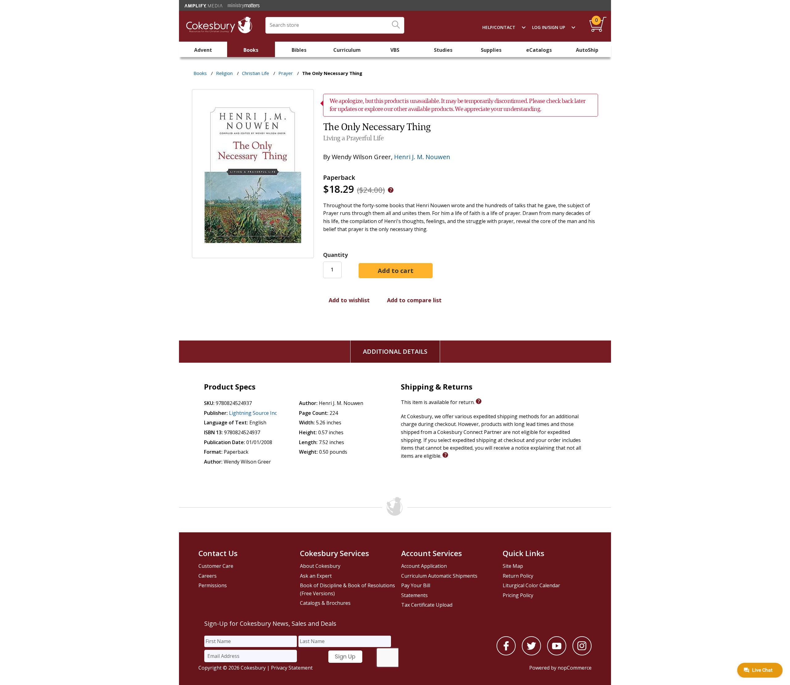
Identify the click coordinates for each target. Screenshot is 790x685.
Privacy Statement (292, 667)
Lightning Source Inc (253, 413)
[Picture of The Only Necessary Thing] (253, 253)
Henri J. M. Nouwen (422, 157)
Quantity (335, 254)
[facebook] (506, 653)
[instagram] (582, 653)
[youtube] (556, 653)
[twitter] (531, 653)
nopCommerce (575, 667)
